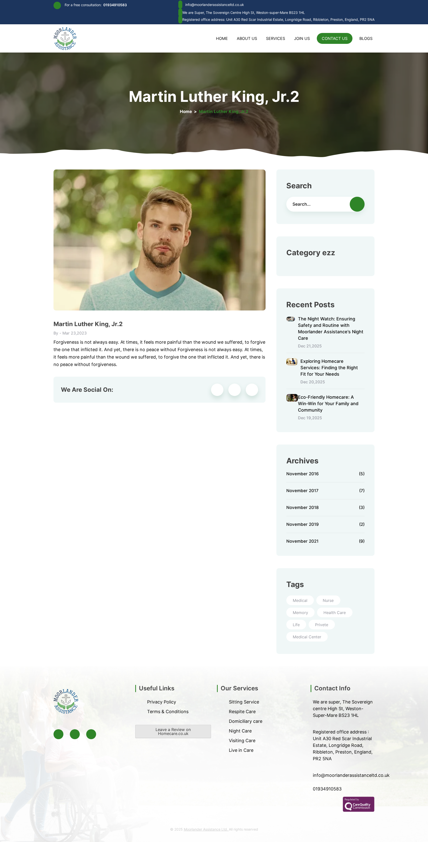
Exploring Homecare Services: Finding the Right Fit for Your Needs (329, 368)
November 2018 (325, 507)
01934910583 (115, 5)
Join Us (302, 38)
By (56, 333)
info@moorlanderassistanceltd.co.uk (214, 4)
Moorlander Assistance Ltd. (206, 829)
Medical (300, 600)
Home (222, 38)
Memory (300, 612)
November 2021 (325, 541)
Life (296, 624)
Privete (321, 624)
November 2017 (325, 491)
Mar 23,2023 (74, 333)
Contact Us (335, 38)
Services (275, 38)
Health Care (334, 612)
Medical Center (307, 636)
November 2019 (325, 524)
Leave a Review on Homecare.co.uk (173, 731)
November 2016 (325, 474)
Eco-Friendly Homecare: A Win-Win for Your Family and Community (328, 403)
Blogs (366, 38)
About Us (247, 38)
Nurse (328, 600)
